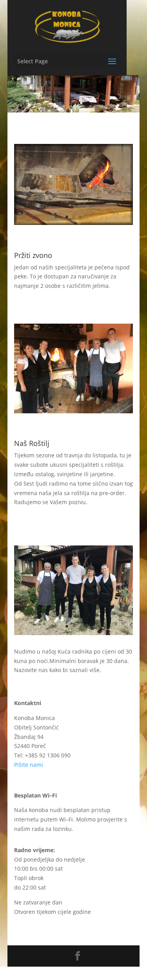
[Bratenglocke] (73, 223)
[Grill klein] (73, 411)
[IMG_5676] (73, 633)
